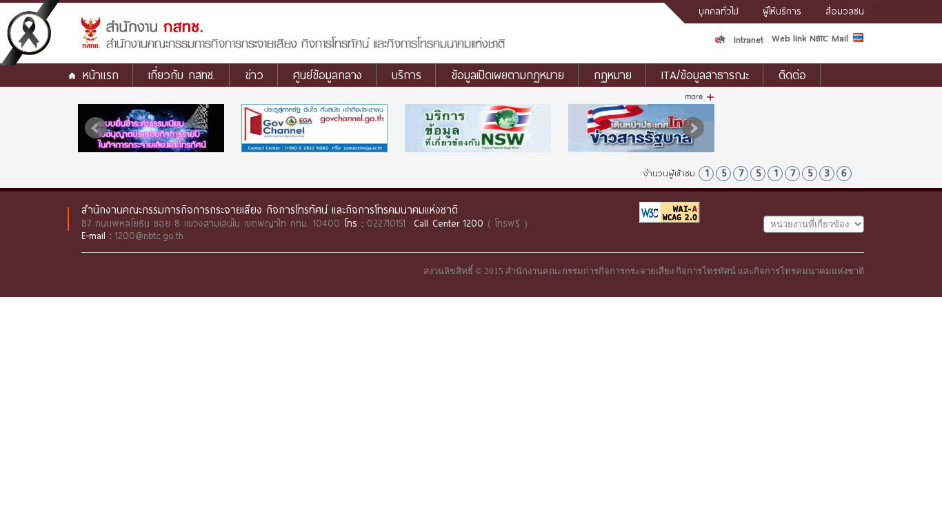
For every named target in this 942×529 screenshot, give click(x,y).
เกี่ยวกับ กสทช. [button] (181, 74)
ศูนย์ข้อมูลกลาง (327, 74)
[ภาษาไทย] (858, 40)
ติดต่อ (792, 74)
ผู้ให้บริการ (782, 11)
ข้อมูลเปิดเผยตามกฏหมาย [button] (507, 74)
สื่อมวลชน (844, 11)
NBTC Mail (829, 38)
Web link (789, 38)
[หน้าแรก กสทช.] (292, 46)
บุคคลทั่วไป (719, 11)
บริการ (406, 74)
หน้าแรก (101, 74)
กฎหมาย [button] (613, 74)
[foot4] (151, 128)
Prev (96, 128)
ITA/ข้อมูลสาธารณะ (705, 74)
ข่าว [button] (254, 74)
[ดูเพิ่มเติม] (699, 97)
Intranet (748, 39)
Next (693, 128)
